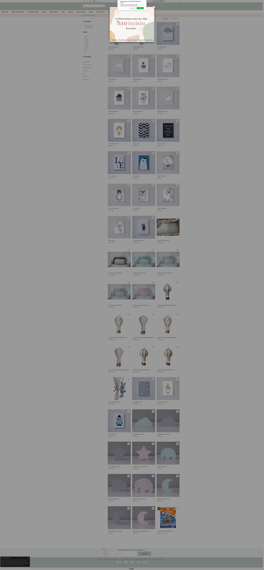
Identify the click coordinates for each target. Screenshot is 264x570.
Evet (140, 8)
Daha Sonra (132, 8)
